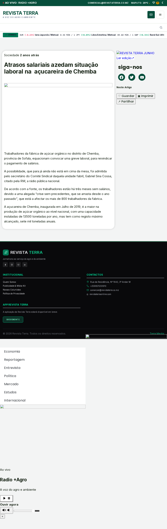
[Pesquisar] (161, 27)
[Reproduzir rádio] (6, 498)
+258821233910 (98, 286)
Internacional (14, 400)
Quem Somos (9, 282)
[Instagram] (11, 264)
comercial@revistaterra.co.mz (108, 3)
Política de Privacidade (14, 293)
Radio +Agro (21, 2)
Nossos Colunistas (12, 289)
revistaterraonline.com (100, 294)
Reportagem (14, 359)
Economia (12, 351)
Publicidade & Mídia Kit (14, 286)
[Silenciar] (6, 510)
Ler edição (125, 58)
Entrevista (12, 367)
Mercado (11, 384)
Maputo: (140, 3)
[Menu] (160, 15)
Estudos (10, 392)
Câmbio (12, 35)
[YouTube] (18, 264)
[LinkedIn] (24, 264)
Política (10, 376)
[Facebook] (121, 77)
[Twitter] (131, 77)
